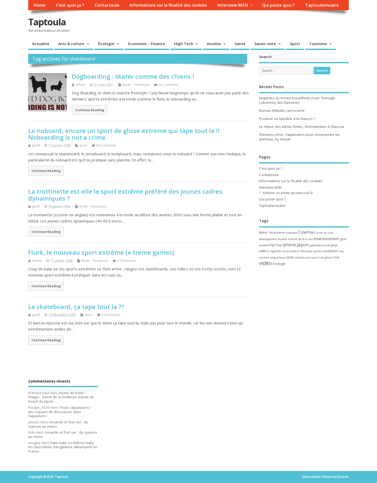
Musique (307, 251)
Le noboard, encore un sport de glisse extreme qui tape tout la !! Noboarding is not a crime (124, 133)
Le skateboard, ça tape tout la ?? (76, 306)
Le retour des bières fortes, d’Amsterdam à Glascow (301, 126)
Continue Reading (89, 110)
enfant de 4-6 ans (300, 239)
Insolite (214, 43)
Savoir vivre (265, 43)
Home (40, 5)
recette (264, 257)
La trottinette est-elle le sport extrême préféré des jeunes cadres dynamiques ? (125, 194)
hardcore (264, 245)
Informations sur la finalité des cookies (168, 5)
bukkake (291, 232)
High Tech (183, 43)
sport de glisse (322, 257)
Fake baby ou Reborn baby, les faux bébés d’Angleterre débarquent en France (62, 447)
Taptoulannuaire (322, 5)
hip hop (276, 245)
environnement (326, 238)
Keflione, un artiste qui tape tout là (288, 193)
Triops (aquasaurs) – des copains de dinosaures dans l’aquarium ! (60, 411)
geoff (36, 145)
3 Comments (111, 315)
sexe (290, 257)
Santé (240, 43)
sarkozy (280, 257)
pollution (331, 251)
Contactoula (107, 5)
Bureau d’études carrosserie (282, 110)
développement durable (273, 239)
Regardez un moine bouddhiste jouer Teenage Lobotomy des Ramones (297, 100)
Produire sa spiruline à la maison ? (287, 118)
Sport (295, 43)
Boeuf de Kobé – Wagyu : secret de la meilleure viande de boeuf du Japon (61, 397)
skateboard (303, 257)
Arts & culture (71, 43)
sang (272, 257)
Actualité (40, 43)
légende (275, 251)
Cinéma (305, 232)
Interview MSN (232, 5)
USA (336, 257)
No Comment (168, 85)
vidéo (265, 263)
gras (343, 239)
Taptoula (47, 22)
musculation (291, 251)
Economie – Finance (146, 43)
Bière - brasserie (272, 232)
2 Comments (126, 261)
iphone (289, 245)
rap (341, 251)
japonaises (316, 245)
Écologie (106, 43)
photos (318, 251)
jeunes (326, 245)
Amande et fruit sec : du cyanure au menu (58, 424)
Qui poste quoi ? (278, 5)
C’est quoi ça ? (70, 5)
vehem (80, 85)
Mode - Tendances (136, 85)
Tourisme (318, 43)
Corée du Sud (323, 232)
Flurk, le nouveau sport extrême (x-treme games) (101, 252)
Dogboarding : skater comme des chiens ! (133, 76)
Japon (303, 245)
